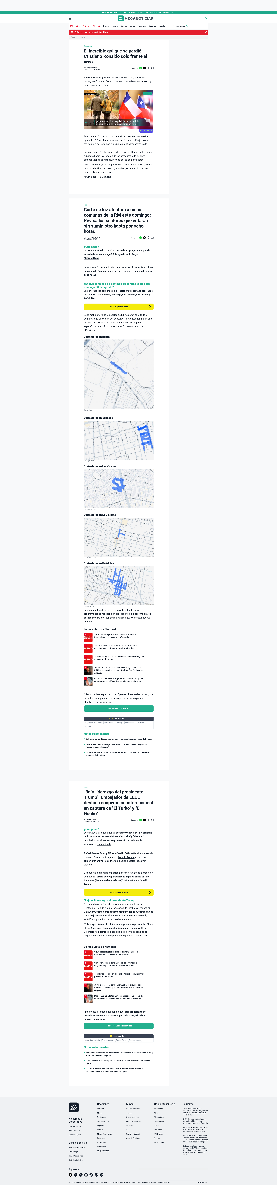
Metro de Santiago (133, 1138)
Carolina (157, 1138)
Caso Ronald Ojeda (92, 1040)
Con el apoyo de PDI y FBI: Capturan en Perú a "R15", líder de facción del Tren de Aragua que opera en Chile (195, 1112)
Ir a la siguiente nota (119, 307)
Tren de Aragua (126, 857)
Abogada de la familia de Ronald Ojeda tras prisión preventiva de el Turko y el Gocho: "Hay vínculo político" (119, 1054)
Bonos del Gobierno (133, 1121)
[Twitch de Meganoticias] (101, 1176)
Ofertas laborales (132, 1117)
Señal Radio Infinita (76, 1160)
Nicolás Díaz (91, 819)
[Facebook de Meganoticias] (70, 1176)
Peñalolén (89, 298)
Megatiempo (159, 1121)
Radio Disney (159, 1142)
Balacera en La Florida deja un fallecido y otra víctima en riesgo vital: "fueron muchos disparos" (116, 745)
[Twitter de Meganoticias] (75, 1176)
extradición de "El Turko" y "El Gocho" (124, 836)
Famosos (129, 1126)
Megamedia (158, 1109)
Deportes (152, 26)
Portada (106, 26)
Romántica (158, 1130)
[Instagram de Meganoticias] (81, 1176)
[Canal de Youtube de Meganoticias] (86, 1176)
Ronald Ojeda (104, 844)
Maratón (165, 12)
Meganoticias (159, 1117)
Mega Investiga (164, 26)
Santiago (116, 294)
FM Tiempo (158, 1134)
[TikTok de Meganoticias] (91, 1176)
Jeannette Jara (155, 12)
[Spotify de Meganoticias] (96, 1176)
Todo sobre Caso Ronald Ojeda (118, 1026)
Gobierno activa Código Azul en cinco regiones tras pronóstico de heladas (119, 739)
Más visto (97, 26)
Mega (156, 1113)
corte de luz (122, 250)
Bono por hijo (143, 12)
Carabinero (132, 12)
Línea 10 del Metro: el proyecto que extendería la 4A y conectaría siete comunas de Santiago (117, 753)
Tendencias (142, 26)
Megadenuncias (179, 26)
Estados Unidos (124, 832)
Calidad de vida (103, 1121)
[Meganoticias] (137, 18)
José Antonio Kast (133, 1109)
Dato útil (124, 26)
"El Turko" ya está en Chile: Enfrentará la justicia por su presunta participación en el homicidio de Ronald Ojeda (114, 1070)
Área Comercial (74, 1131)
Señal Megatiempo (76, 1156)
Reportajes (101, 1138)
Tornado (123, 12)
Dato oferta (101, 1147)
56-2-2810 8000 (143, 1182)
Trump (172, 12)
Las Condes (128, 294)
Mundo (132, 26)
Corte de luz (108, 723)
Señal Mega (73, 1152)
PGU (127, 1130)
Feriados (129, 1113)
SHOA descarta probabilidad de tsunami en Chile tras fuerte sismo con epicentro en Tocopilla (195, 1121)
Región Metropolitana (129, 291)
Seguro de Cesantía (133, 1134)
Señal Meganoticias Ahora (78, 1147)
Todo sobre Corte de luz (118, 708)
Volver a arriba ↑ (202, 1182)
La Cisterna (142, 294)
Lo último (77, 26)
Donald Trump (121, 1040)
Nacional (115, 26)
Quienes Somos (75, 1126)
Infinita (156, 1126)
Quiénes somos (154, 1182)
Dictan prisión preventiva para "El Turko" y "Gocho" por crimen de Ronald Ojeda (118, 1062)
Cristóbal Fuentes (93, 237)
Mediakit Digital (75, 1135)
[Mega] (70, 1181)
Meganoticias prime (104, 1134)
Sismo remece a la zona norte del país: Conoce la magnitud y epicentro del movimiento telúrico (195, 1129)
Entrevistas (101, 1142)
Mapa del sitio (165, 1182)
